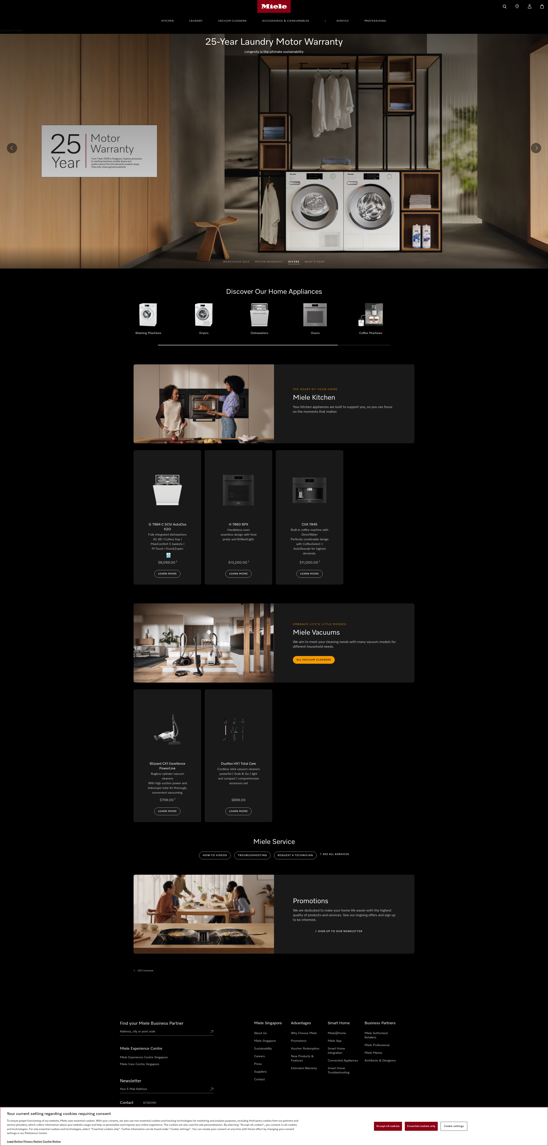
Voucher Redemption (305, 1048)
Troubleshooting (252, 855)
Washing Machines (148, 320)
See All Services (336, 854)
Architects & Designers (380, 1060)
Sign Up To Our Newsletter (340, 931)
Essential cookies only (421, 1126)
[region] (274, 1126)
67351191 (149, 1102)
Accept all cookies (388, 1126)
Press (258, 1064)
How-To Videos (215, 855)
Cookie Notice (52, 1141)
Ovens (315, 320)
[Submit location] (211, 1032)
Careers (259, 1056)
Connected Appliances (343, 1060)
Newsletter (130, 1081)
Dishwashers (259, 320)
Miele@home (337, 1033)
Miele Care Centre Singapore (139, 1064)
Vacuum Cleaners (232, 21)
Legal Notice (15, 1141)
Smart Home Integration (336, 1050)
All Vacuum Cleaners (313, 660)
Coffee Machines (370, 320)
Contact (259, 1079)
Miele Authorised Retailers (376, 1035)
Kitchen (167, 21)
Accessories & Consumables (285, 21)
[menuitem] (170, 20)
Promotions (299, 1040)
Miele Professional (377, 1045)
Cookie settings (454, 1126)
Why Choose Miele (304, 1033)
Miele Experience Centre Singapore (144, 1057)
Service (343, 21)
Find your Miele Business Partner (151, 1023)
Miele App (334, 1040)
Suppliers (260, 1071)
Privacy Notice (32, 1141)
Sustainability (263, 1048)
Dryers (203, 320)
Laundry (196, 21)
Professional (375, 21)
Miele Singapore (265, 1040)
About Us (260, 1033)
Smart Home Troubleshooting (338, 1070)
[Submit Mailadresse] (211, 1090)
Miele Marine (373, 1052)
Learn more (167, 574)
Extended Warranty (304, 1068)
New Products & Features (302, 1058)
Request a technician (295, 855)
